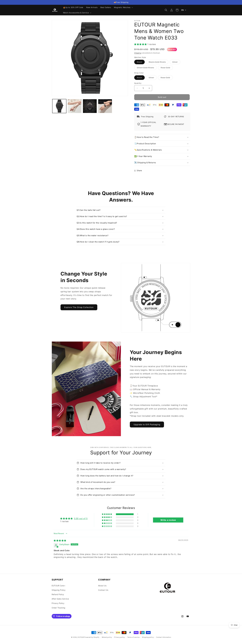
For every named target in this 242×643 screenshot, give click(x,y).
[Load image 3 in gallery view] (75, 106)
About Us (102, 586)
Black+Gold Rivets (158, 62)
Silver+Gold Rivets (147, 68)
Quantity (137, 83)
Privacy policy (119, 637)
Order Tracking (58, 608)
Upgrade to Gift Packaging (147, 424)
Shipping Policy (59, 590)
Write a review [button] (168, 520)
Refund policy (107, 637)
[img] (60, 540)
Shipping (137, 53)
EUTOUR (81, 637)
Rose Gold (167, 68)
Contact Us (103, 590)
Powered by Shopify (91, 637)
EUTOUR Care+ (58, 586)
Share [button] (139, 170)
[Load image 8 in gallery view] (105, 106)
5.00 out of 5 (81, 518)
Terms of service (133, 637)
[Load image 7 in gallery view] (90, 106)
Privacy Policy (58, 603)
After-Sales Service (60, 599)
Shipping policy (148, 637)
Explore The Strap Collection (79, 307)
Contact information (163, 637)
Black (141, 62)
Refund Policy (58, 594)
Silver (176, 62)
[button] (123, 7)
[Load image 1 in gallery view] (59, 106)
